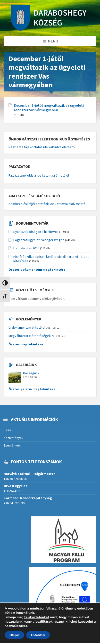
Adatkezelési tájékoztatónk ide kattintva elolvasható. (47, 204)
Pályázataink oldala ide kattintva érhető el (38, 175)
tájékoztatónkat (36, 617)
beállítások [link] (44, 621)
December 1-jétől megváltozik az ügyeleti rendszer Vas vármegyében (49, 107)
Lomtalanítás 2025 (26, 248)
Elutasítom (38, 635)
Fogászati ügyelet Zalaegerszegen (38, 240)
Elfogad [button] (14, 635)
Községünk (31, 373)
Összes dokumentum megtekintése (37, 269)
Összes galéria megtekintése (31, 389)
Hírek (7, 430)
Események (12, 445)
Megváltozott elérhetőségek (29, 336)
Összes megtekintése (25, 344)
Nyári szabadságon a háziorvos (35, 231)
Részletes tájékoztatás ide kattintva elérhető (41, 147)
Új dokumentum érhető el (26, 327)
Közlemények (14, 438)
